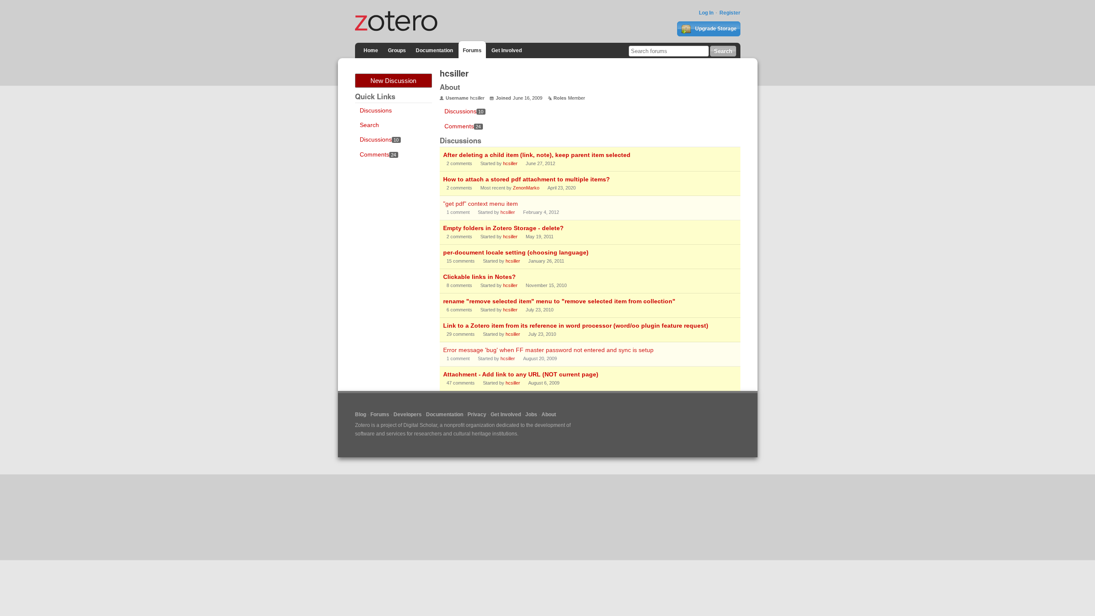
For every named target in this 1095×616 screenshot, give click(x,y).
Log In (706, 13)
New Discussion (393, 80)
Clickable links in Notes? (479, 276)
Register (729, 13)
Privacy (477, 415)
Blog (360, 415)
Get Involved (506, 50)
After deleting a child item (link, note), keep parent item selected (536, 154)
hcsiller (510, 163)
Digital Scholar (420, 425)
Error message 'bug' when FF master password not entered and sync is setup (548, 349)
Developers (408, 415)
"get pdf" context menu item (480, 203)
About (549, 415)
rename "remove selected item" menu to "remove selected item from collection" (559, 301)
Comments (378, 154)
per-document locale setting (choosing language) (516, 252)
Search (369, 124)
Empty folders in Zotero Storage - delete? (503, 228)
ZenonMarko (526, 187)
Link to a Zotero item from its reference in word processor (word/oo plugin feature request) (575, 325)
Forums (472, 50)
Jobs (531, 415)
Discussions (376, 110)
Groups (397, 50)
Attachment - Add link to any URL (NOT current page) (520, 374)
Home (371, 50)
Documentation (434, 50)
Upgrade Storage (715, 29)
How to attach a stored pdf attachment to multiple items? (526, 179)
